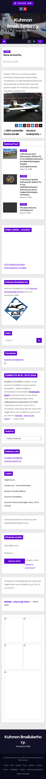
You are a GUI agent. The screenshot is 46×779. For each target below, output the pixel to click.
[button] (34, 41)
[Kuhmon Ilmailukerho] (5, 363)
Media (22, 769)
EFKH (12, 765)
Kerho (5, 769)
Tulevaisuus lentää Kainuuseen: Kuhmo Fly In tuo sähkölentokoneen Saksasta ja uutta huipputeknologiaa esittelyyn (30, 187)
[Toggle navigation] (29, 41)
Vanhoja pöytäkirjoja (35, 769)
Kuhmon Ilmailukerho (14, 359)
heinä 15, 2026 (26, 169)
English (18, 765)
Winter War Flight (23, 774)
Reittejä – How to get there (16, 601)
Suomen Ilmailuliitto (13, 496)
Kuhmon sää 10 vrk (12, 461)
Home (6, 765)
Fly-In (25, 765)
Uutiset (7, 51)
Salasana (8, 553)
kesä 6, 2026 (25, 213)
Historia (32, 765)
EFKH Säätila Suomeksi (14, 264)
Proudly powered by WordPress (15, 758)
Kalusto (39, 765)
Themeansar (23, 760)
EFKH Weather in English (15, 267)
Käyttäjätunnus (11, 545)
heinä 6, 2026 (26, 197)
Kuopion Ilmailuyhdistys (15, 491)
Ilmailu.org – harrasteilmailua (17, 485)
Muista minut (33, 560)
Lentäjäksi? (14, 769)
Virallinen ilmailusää (13, 457)
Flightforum (9, 480)
